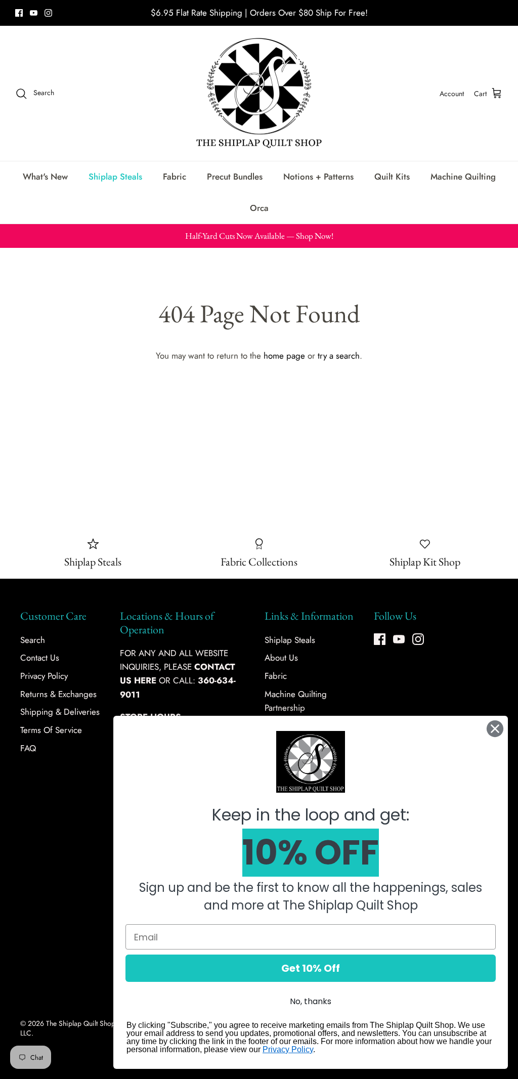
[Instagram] (48, 13)
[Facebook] (19, 13)
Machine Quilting (463, 176)
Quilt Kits (392, 176)
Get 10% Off (310, 968)
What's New (45, 176)
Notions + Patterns (318, 176)
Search (32, 640)
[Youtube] (33, 13)
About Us (281, 658)
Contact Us (39, 658)
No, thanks (310, 1001)
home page (284, 356)
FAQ (28, 748)
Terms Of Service (51, 730)
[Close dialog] (495, 729)
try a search (339, 356)
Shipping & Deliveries (60, 712)
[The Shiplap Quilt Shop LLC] (259, 93)
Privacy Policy (44, 676)
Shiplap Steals (115, 176)
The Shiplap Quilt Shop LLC (67, 1028)
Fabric (174, 176)
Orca (259, 208)
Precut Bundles (235, 176)
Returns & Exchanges (58, 694)
